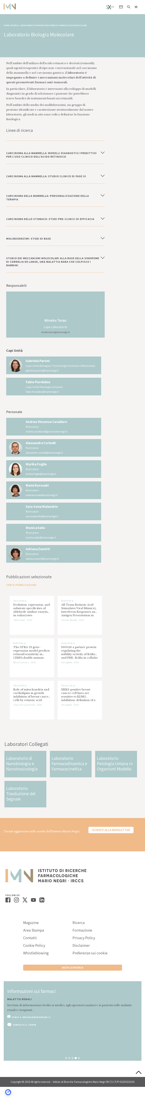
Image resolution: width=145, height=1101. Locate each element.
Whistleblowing (36, 952)
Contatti (30, 937)
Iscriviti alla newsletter (111, 830)
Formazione (82, 930)
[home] (10, 6)
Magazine (31, 922)
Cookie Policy (34, 945)
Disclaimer (81, 945)
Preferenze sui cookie (90, 952)
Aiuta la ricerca (72, 967)
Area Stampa (33, 930)
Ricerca (78, 922)
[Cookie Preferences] (8, 1092)
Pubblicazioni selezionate (29, 576)
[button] (136, 7)
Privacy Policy (83, 937)
